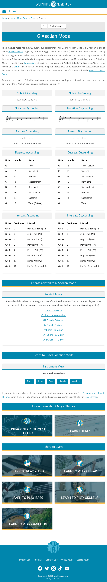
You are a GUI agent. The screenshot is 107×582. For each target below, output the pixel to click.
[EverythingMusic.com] (53, 4)
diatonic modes (15, 51)
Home (4, 18)
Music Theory (23, 18)
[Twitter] (47, 568)
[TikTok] (60, 568)
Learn (12, 18)
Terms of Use (24, 559)
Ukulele (62, 381)
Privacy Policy (66, 559)
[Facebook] (40, 568)
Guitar (40, 381)
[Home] (4, 11)
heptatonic (29, 63)
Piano (29, 381)
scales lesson (90, 397)
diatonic (18, 66)
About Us (38, 559)
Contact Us (51, 559)
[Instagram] (53, 568)
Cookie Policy (83, 559)
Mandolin (76, 381)
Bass (51, 381)
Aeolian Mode (56, 26)
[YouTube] (67, 568)
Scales (33, 18)
